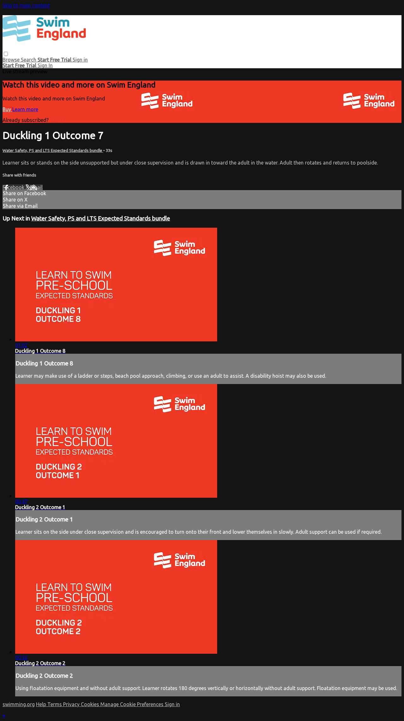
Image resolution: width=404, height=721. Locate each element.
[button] (6, 54)
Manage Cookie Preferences (132, 704)
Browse (12, 60)
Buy (7, 109)
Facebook (14, 187)
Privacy (72, 704)
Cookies (90, 704)
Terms (55, 704)
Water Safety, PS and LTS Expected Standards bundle (53, 150)
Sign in (80, 60)
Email (36, 187)
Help (41, 704)
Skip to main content (26, 5)
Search (29, 60)
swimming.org (19, 704)
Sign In (45, 65)
